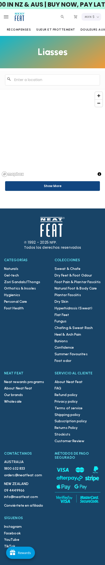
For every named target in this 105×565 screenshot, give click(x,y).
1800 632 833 (14, 468)
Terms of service (69, 408)
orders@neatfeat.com (23, 475)
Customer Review (70, 441)
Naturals (11, 269)
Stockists (62, 434)
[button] (6, 17)
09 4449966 (14, 490)
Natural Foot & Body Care (76, 288)
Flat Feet (62, 315)
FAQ (58, 388)
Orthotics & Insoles (20, 288)
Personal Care (15, 301)
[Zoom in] (98, 95)
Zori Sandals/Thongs (22, 282)
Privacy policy (66, 401)
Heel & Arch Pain (68, 334)
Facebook (12, 533)
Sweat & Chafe (68, 269)
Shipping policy (68, 415)
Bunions (61, 341)
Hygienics (12, 295)
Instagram (13, 526)
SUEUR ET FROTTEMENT (55, 29)
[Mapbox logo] (13, 174)
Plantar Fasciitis (68, 295)
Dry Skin (61, 301)
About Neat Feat (18, 388)
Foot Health (14, 308)
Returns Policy (66, 428)
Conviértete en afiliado (23, 505)
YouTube (11, 539)
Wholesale (13, 401)
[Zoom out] (98, 103)
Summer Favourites (71, 354)
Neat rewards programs (24, 382)
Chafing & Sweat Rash (74, 328)
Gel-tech (11, 275)
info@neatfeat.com (21, 497)
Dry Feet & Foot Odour (73, 275)
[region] (52, 134)
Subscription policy (71, 421)
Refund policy (66, 395)
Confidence (64, 347)
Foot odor (63, 361)
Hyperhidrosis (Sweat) (73, 308)
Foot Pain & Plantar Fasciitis (78, 282)
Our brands (13, 395)
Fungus (61, 321)
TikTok (10, 546)
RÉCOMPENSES (19, 29)
